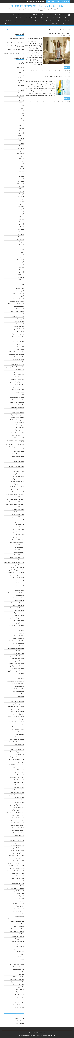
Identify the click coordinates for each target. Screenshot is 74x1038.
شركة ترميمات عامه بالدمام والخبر (16, 597)
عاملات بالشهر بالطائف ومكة (17, 792)
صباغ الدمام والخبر (19, 698)
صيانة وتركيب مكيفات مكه (18, 726)
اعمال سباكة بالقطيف (19, 326)
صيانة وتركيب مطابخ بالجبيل (17, 711)
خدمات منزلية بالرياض (19, 565)
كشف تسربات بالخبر (19, 891)
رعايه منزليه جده (20, 587)
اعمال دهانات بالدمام (22, 17)
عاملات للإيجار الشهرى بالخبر (17, 805)
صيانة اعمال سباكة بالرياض (17, 701)
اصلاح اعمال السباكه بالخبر (17, 316)
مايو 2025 (21, 103)
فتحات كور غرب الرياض (18, 853)
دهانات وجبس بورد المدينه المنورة (16, 570)
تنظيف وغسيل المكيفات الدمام (46, 14)
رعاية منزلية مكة (20, 582)
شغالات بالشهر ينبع (19, 686)
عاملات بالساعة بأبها (19, 774)
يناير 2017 (21, 279)
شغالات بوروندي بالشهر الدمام (38, 70)
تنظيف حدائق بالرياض (19, 461)
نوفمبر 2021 (21, 206)
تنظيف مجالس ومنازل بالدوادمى (16, 466)
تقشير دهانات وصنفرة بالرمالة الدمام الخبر (14, 444)
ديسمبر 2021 (20, 204)
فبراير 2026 (21, 80)
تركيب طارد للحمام (19, 392)
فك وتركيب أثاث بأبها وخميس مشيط (15, 870)
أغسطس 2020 (20, 239)
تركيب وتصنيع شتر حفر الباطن (17, 399)
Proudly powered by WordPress (27, 1035)
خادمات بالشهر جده (19, 547)
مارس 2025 (21, 108)
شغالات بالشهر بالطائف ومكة (17, 668)
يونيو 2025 (21, 100)
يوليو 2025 (21, 97)
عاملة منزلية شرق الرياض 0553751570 (14, 42)
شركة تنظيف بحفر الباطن (18, 605)
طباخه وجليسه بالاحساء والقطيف (16, 757)
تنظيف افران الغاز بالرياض (18, 456)
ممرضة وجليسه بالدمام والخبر (17, 964)
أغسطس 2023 (20, 153)
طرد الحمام (21, 762)
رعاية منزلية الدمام (19, 580)
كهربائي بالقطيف (20, 896)
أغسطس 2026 (20, 67)
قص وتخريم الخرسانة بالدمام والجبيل (15, 888)
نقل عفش (21, 999)
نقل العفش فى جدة (19, 997)
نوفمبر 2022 (21, 176)
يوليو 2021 (21, 216)
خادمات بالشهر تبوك (19, 544)
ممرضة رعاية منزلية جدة (18, 961)
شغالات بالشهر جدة (19, 678)
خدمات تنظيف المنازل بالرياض (17, 557)
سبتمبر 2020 (21, 236)
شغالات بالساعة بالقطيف (18, 630)
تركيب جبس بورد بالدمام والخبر (16, 361)
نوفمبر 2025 (21, 87)
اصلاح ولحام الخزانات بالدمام (17, 318)
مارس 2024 (21, 135)
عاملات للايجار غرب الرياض (17, 820)
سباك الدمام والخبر (19, 590)
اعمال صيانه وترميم (17, 20)
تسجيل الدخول (20, 1016)
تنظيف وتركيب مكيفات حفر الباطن (63, 20)
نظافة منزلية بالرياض (19, 989)
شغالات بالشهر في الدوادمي (17, 683)
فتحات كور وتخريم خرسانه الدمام (16, 855)
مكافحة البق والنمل (19, 939)
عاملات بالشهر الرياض (19, 787)
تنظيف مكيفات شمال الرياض (17, 481)
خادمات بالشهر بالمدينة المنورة (17, 542)
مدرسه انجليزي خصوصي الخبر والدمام (15, 918)
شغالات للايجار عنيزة (19, 688)
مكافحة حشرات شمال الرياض (37, 20)
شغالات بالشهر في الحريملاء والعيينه (15, 681)
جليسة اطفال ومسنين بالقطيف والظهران (14, 504)
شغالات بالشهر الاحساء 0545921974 (59, 33)
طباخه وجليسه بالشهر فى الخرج (16, 759)
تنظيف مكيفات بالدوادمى (18, 476)
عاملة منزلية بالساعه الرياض (17, 825)
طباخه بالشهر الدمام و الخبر (17, 749)
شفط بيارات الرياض (19, 693)
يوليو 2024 (21, 125)
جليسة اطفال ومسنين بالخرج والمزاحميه (14, 501)
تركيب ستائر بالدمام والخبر (17, 369)
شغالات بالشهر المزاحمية (18, 658)
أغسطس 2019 (20, 259)
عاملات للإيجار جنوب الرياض (17, 807)
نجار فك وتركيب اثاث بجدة (18, 984)
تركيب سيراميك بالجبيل (18, 377)
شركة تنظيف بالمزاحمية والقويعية (16, 602)
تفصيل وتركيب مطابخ (19, 437)
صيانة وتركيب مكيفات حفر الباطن (16, 721)
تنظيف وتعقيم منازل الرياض (17, 491)
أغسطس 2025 (20, 95)
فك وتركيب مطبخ (20, 880)
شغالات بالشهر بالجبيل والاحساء (63, 70)
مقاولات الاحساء (20, 933)
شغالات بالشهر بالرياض (55, 23)
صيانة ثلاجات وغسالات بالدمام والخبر (15, 706)
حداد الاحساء (21, 519)
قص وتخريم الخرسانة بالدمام (50, 20)
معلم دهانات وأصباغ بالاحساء (17, 921)
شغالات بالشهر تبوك (19, 676)
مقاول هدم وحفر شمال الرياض (17, 931)
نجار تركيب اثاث (20, 974)
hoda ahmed (59, 79)
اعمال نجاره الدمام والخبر (18, 329)
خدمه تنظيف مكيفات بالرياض (17, 567)
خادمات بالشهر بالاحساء (53, 101)
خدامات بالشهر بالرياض (26, 20)
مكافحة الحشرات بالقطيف (18, 944)
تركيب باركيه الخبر (19, 346)
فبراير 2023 (21, 168)
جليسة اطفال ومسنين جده (18, 506)
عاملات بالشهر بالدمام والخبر (17, 789)
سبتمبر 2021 (21, 211)
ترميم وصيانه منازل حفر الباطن (17, 420)
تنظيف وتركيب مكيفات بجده (17, 484)
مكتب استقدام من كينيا (18, 949)
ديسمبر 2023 (20, 143)
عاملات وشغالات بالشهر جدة (17, 822)
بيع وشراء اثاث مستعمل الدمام (17, 334)
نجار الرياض (21, 971)
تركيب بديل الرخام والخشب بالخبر (16, 351)
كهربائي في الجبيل (19, 898)
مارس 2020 (21, 252)
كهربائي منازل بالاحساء (18, 903)
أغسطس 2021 (20, 214)
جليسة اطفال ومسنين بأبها (18, 496)
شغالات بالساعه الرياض (18, 638)
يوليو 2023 (21, 156)
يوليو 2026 (21, 70)
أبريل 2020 (21, 249)
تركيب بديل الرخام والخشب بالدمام (16, 354)
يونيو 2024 (21, 128)
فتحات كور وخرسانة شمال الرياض (16, 868)
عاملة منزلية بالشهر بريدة (18, 830)
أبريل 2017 (21, 272)
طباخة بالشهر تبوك (19, 746)
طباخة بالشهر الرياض (19, 744)
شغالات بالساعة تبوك (19, 635)
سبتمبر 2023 (21, 151)
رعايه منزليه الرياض (19, 585)
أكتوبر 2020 (21, 234)
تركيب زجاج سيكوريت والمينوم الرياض (15, 366)
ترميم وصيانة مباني (19, 409)
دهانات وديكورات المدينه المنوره (16, 575)
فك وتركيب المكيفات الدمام (34, 14)
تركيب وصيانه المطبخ (19, 404)
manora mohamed (57, 35)
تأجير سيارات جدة (20, 339)
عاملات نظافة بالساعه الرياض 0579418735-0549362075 (37, 6)
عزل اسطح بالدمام (19, 835)
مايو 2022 (21, 191)
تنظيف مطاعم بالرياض (18, 471)
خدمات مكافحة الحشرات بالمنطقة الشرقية (14, 562)
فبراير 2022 (21, 199)
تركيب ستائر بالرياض (19, 372)
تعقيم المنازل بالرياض (19, 427)
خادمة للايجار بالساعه (19, 552)
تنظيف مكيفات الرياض (18, 474)
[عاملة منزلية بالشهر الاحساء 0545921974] (63, 81)
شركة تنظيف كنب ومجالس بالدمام (16, 607)
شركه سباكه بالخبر (19, 615)
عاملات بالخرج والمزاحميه (18, 769)
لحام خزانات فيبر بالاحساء (18, 911)
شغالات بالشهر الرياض (18, 653)
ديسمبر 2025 (20, 85)
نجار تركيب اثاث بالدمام (57, 14)
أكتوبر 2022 (21, 178)
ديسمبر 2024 (20, 115)
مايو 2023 (21, 161)
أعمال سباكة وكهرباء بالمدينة (17, 293)
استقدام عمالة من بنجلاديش (17, 298)
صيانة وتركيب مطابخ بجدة (18, 714)
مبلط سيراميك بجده (19, 916)
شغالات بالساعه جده (19, 645)
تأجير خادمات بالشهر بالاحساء (49, 70)
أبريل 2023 (21, 163)
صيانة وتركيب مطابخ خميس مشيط (16, 716)
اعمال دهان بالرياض (15, 14)
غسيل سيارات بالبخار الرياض (42, 17)
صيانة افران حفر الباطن (18, 704)
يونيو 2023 (21, 158)
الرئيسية (64, 14)
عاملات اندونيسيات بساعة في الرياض (15, 764)
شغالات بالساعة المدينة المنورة (16, 625)
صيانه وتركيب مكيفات (19, 736)
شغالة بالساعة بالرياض (18, 691)
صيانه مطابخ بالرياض (19, 734)
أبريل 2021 (21, 224)
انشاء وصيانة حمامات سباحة (17, 331)
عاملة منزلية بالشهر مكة (18, 832)
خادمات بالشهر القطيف (18, 534)
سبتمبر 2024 (21, 123)
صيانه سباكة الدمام (19, 731)
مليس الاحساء (20, 951)
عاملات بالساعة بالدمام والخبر (17, 777)
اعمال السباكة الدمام (24, 14)
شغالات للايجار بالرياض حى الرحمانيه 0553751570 (34, 1)
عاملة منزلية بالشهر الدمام (18, 827)
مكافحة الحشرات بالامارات (18, 941)
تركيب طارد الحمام (19, 384)
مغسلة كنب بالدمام (19, 923)
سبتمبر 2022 (21, 181)
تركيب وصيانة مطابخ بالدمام (61, 17)
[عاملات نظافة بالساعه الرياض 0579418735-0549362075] (69, 14)
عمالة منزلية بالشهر (19, 842)
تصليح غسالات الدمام (19, 425)
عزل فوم (22, 837)
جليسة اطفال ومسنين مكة (18, 509)
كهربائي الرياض (20, 893)
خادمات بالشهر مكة (19, 549)
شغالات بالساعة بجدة (19, 633)
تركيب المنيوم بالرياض (19, 344)
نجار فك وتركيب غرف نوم (18, 987)
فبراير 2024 (21, 138)
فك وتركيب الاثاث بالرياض (18, 873)
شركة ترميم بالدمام (19, 595)
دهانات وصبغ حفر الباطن (18, 577)
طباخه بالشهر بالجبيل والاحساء (17, 752)
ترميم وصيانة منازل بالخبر (18, 412)
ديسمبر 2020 (20, 229)
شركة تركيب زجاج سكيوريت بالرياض (15, 592)
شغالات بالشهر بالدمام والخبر (17, 666)
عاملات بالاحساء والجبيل (64, 101)
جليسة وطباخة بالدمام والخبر (17, 514)
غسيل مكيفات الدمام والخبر (17, 848)
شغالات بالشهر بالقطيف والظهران (16, 671)
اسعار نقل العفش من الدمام (17, 311)
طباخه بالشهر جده (19, 754)
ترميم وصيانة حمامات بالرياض (17, 407)
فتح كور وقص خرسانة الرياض (17, 850)
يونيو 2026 (21, 72)
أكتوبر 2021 (21, 209)
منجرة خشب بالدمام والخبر (17, 966)
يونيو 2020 (21, 244)
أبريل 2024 (21, 133)
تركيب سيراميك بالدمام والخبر (17, 379)
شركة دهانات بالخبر (19, 610)
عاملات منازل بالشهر (8, 20)
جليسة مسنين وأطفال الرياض (17, 511)
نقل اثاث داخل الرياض (19, 992)
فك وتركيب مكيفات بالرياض (17, 883)
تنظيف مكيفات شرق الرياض (17, 479)
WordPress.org (20, 1023)
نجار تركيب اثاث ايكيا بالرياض (17, 976)
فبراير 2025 (21, 110)
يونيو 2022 (21, 188)
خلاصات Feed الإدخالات (18, 1018)
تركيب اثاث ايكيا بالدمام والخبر (17, 341)
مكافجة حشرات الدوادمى (18, 936)
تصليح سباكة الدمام (19, 422)
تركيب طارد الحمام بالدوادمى (17, 389)
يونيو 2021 (21, 219)
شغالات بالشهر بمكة (19, 673)
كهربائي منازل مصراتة (19, 908)
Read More (67, 67)
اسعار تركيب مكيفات (19, 306)
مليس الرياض (21, 956)
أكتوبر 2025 (21, 90)
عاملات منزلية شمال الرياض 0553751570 (14, 53)
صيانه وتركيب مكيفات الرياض (17, 739)
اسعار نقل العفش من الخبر (17, 308)
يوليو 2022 (21, 186)
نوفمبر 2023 (21, 145)
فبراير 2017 (21, 277)
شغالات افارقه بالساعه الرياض (17, 618)
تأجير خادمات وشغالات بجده (17, 336)
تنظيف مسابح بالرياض (19, 469)
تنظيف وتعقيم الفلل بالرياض (17, 489)
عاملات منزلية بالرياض (65, 23)
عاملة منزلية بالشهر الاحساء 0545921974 (57, 76)
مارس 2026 (21, 77)
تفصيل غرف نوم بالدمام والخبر (17, 432)
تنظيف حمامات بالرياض (18, 463)
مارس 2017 (21, 274)
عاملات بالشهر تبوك (19, 797)
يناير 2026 (21, 82)
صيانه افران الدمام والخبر (18, 729)
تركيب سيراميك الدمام (13, 17)
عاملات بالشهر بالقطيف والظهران (16, 794)
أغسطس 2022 (20, 183)
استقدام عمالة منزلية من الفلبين (16, 301)
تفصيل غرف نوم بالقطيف (18, 435)
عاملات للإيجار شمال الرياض (17, 810)
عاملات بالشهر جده (19, 800)
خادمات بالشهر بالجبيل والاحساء (16, 537)
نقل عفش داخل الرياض (18, 1002)
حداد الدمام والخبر (19, 522)
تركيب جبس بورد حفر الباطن (17, 364)
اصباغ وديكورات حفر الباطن (17, 313)
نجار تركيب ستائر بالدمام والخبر (16, 979)
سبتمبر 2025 (21, 92)
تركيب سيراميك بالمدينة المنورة (16, 382)
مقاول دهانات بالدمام (19, 926)
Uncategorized (20, 288)
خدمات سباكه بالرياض (19, 559)
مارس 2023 (21, 166)
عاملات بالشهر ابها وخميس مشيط (16, 784)
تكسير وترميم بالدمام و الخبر (17, 453)
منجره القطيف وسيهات (18, 969)
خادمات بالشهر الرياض (18, 532)
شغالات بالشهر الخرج (19, 650)
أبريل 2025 (21, 105)
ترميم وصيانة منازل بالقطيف (17, 417)
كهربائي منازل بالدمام (31, 17)
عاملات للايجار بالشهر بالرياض (17, 815)
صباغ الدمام (21, 696)
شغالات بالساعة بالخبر (18, 628)
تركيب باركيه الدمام (19, 349)
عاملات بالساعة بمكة (19, 779)
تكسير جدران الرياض (19, 451)
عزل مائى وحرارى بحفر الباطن (17, 840)
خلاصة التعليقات (20, 1021)
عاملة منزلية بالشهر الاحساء (44, 101)
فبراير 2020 (21, 254)
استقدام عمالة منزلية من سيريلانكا (16, 303)
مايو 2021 (21, 221)
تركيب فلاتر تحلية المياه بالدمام (17, 397)
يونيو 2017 (21, 269)
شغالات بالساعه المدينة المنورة (16, 640)
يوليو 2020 (21, 242)
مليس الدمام (21, 954)
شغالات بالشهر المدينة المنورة (17, 656)
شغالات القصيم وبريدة (19, 620)
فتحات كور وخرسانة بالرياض (17, 860)
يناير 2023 (21, 171)
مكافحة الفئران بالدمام (18, 946)
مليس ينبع (21, 959)
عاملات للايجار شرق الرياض (17, 817)
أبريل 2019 (21, 262)
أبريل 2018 (21, 264)
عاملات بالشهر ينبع (19, 802)
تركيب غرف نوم (20, 394)
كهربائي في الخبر (20, 901)
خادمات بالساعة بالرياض (18, 529)
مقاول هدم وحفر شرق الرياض (17, 928)
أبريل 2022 (21, 194)
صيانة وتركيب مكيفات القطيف (17, 719)
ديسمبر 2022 (20, 173)
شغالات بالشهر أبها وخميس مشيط (16, 648)
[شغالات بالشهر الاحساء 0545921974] (56, 38)
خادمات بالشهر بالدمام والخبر (17, 539)
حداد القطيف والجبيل (19, 524)
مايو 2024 (21, 130)
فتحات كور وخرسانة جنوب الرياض (16, 863)
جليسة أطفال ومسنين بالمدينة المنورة (15, 494)
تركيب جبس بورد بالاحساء (18, 359)
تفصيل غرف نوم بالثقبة (18, 430)
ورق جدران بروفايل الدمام (18, 1007)
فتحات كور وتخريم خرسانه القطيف (16, 858)
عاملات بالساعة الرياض (18, 772)
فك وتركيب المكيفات (19, 875)
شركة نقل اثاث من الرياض (18, 613)
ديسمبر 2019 (20, 257)
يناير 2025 (21, 113)
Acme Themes (51, 1035)
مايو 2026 (21, 75)
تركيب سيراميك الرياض (18, 374)
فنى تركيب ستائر (20, 885)
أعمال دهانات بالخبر (19, 291)
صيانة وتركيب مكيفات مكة (18, 724)
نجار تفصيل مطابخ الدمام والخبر (16, 981)
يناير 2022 (21, 201)
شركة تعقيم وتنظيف (19, 600)
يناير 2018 (21, 267)
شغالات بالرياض (52, 17)
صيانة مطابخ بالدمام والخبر (17, 709)
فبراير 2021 (21, 226)
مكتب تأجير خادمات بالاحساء (33, 101)
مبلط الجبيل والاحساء (19, 913)
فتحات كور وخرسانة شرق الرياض (16, 865)
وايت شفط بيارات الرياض (18, 1004)
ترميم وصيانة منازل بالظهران (17, 415)
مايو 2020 (21, 247)
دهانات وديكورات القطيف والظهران (16, 572)
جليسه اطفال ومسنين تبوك (17, 517)
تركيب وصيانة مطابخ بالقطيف (17, 402)
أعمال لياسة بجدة (20, 296)
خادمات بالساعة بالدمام (18, 527)
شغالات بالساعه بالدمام (18, 643)
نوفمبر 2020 (21, 231)
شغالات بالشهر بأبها (19, 661)
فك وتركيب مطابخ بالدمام (18, 878)
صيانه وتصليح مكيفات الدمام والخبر (16, 741)
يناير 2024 (21, 140)
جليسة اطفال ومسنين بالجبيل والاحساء (15, 499)
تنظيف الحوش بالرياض (18, 458)
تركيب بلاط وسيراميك (19, 356)
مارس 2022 (21, 196)
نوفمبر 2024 (21, 118)
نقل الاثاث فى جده (19, 994)
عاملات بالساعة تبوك (19, 782)
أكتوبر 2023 (21, 148)
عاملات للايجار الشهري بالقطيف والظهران (14, 812)
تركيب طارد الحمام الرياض (18, 387)
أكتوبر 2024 (21, 120)
